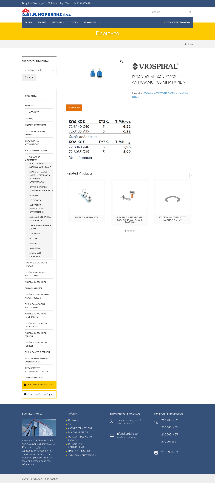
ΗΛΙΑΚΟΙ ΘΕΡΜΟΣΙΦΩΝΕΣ (37, 150)
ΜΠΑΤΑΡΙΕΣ (34, 238)
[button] (125, 230)
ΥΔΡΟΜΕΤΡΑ (34, 234)
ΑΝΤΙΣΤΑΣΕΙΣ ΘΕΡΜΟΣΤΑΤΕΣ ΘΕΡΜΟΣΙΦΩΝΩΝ (36, 208)
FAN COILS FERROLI (34, 377)
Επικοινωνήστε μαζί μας (40, 394)
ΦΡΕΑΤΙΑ (33, 243)
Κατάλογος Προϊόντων (40, 384)
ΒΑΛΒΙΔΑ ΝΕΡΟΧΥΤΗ (86, 217)
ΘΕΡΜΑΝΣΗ (34, 112)
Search (29, 77)
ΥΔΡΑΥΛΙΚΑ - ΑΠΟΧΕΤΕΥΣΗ (155, 93)
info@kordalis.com (128, 433)
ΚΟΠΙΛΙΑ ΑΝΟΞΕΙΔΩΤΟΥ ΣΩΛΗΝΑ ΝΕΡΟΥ (172, 218)
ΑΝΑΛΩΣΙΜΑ (34, 248)
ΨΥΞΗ (31, 119)
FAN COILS (30, 105)
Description (74, 107)
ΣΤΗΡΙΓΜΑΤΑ (35, 200)
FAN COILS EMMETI (33, 288)
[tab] (74, 107)
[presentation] (186, 175)
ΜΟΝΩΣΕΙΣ (34, 195)
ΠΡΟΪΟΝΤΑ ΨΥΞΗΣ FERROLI (37, 352)
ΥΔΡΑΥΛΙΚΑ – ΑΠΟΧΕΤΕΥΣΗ (82, 455)
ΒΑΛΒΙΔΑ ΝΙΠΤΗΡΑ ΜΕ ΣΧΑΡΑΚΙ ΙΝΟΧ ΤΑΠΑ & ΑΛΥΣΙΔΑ (129, 220)
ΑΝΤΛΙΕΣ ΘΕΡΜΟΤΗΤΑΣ (35, 125)
